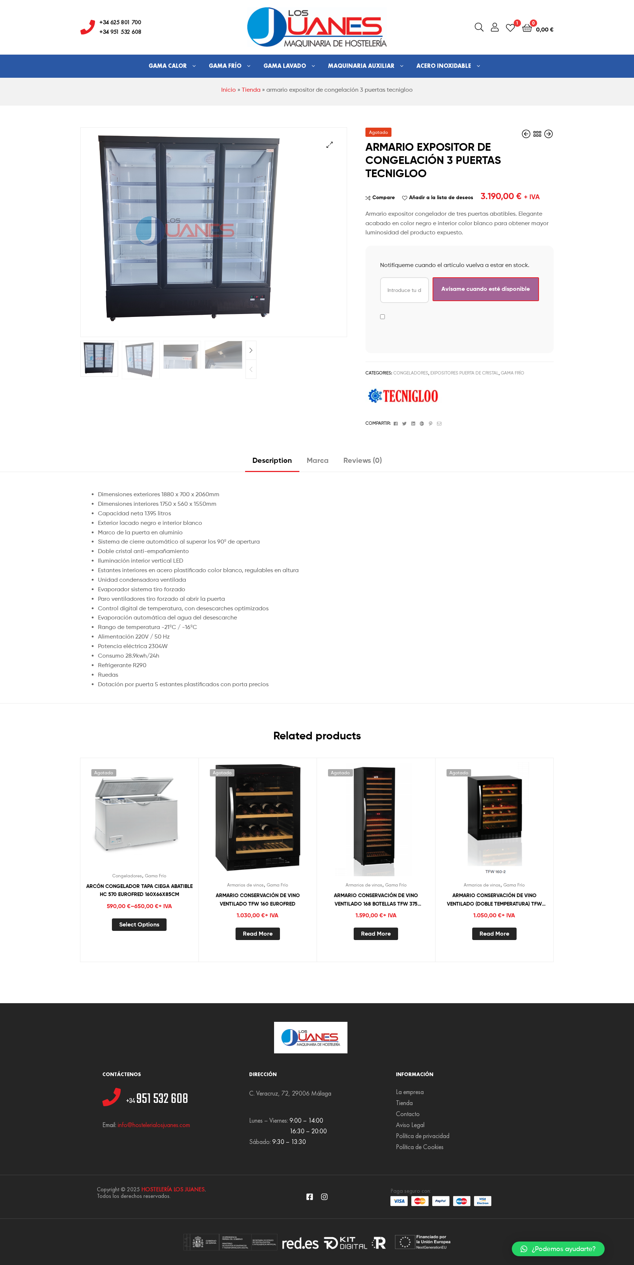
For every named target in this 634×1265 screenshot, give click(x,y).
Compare (383, 197)
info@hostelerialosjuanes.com (154, 1124)
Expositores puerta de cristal (464, 373)
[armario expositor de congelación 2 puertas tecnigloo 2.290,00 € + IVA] (548, 134)
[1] (510, 27)
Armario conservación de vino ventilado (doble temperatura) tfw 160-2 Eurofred (494, 900)
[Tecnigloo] (403, 396)
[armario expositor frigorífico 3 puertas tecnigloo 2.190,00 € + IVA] (527, 134)
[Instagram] (324, 1196)
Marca (318, 460)
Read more (258, 933)
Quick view (157, 818)
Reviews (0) (362, 460)
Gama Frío (225, 66)
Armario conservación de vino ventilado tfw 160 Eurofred (258, 899)
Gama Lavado (284, 66)
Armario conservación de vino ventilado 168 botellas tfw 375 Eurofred (376, 900)
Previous (250, 369)
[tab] (272, 463)
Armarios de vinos (245, 885)
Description (272, 460)
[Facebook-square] (309, 1196)
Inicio (228, 89)
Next (250, 350)
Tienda (251, 89)
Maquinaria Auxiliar (361, 66)
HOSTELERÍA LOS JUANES (173, 1189)
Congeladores (410, 373)
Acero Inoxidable (443, 66)
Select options (139, 924)
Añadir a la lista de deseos (441, 197)
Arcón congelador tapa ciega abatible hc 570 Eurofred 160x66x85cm (139, 890)
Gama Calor (168, 66)
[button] (558, 1249)
